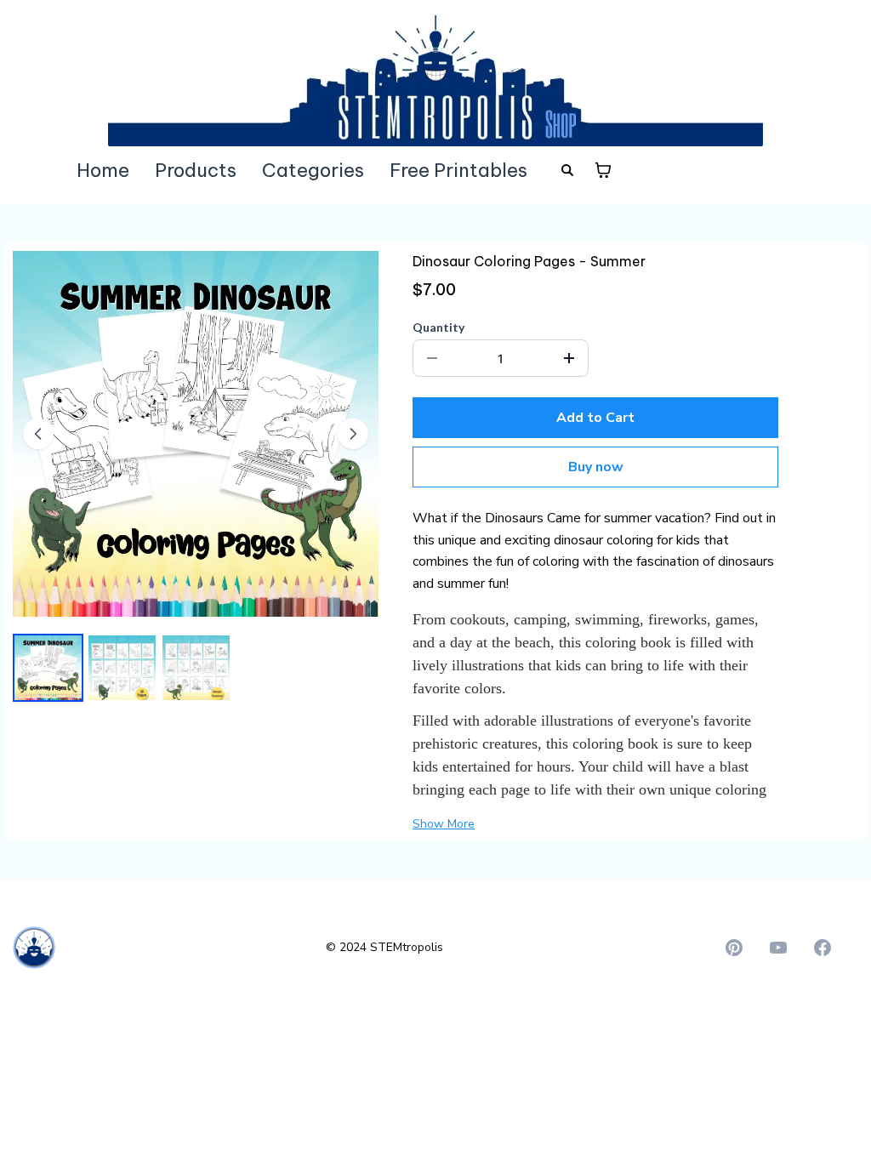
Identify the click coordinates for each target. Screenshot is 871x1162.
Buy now (595, 467)
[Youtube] (778, 948)
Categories (313, 170)
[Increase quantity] (569, 358)
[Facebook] (822, 948)
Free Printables (458, 170)
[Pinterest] (734, 948)
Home (103, 170)
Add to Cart (595, 417)
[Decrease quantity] (432, 358)
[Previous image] (38, 434)
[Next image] (353, 434)
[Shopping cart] (603, 170)
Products (195, 170)
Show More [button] (444, 824)
